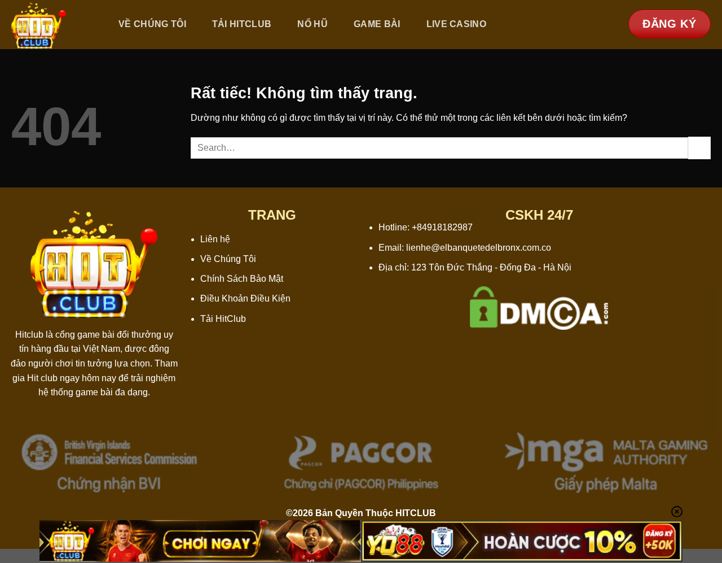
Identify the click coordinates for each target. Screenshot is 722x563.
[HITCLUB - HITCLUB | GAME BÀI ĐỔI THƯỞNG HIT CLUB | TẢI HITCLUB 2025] (52, 24)
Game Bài (377, 24)
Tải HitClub (223, 319)
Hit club (42, 378)
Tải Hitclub (242, 24)
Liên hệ (215, 239)
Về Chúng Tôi (152, 24)
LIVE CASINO (456, 24)
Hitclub (29, 334)
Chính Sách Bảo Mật (241, 278)
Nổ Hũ (312, 24)
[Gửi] (699, 148)
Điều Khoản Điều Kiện (245, 298)
